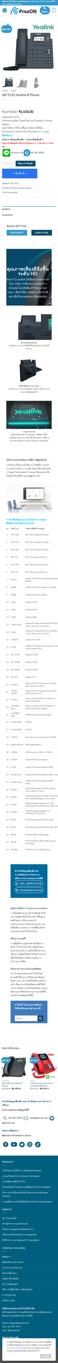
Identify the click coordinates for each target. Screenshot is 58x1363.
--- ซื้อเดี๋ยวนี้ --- (19, 173)
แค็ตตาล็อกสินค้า (10, 1278)
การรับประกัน (9, 1295)
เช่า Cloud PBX (9, 1218)
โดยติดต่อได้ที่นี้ (25, 995)
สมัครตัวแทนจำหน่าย (12, 1262)
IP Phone (13, 188)
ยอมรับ (46, 1356)
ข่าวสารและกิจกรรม (12, 1267)
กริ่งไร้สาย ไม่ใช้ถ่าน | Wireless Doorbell (21, 1170)
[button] (4, 10)
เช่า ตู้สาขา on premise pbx (15, 1223)
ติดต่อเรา (6, 1256)
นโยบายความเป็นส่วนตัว (16, 1348)
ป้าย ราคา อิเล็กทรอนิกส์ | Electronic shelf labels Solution (25, 1194)
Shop (13, 91)
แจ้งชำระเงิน (8, 1300)
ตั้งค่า (38, 1351)
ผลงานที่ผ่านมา (9, 1273)
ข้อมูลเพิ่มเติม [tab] (7, 215)
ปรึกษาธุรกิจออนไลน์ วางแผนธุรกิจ (19, 1234)
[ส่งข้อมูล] (40, 1018)
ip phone (14, 192)
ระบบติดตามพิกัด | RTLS (13, 1181)
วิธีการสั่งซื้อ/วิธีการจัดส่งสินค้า (17, 1289)
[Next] (51, 48)
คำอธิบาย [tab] (6, 209)
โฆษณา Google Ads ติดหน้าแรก (17, 1229)
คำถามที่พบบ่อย (10, 1284)
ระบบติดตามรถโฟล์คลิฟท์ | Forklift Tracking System (27, 1201)
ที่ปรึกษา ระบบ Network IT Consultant (20, 1240)
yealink (28, 188)
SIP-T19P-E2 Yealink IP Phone (12, 1084)
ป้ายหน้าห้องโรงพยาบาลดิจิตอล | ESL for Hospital (26, 1187)
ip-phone (21, 188)
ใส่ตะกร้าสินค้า (25, 163)
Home (5, 91)
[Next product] (5, 105)
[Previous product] (12, 105)
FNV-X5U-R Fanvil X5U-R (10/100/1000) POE (41, 1084)
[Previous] (6, 48)
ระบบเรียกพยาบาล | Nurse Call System (20, 1176)
